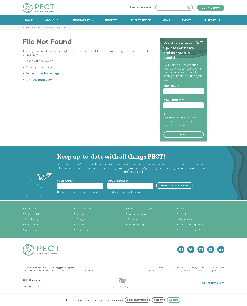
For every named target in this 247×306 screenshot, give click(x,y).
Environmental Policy (192, 230)
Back (41, 79)
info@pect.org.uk (63, 267)
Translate (40, 286)
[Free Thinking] (122, 283)
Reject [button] (158, 300)
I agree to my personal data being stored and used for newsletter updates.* (179, 121)
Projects (111, 20)
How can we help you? (141, 208)
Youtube (210, 249)
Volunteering (136, 224)
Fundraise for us (137, 214)
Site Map (219, 270)
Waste (80, 224)
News (166, 20)
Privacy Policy (182, 270)
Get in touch (186, 219)
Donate (132, 219)
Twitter (190, 249)
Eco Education (85, 230)
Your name (171, 86)
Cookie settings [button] (137, 300)
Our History (31, 219)
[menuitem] (29, 20)
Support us (212, 20)
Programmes (81, 20)
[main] (123, 85)
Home (29, 20)
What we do (83, 208)
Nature (80, 214)
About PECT (32, 214)
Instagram (200, 249)
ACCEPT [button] (173, 300)
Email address (173, 100)
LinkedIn (220, 249)
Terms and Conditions (158, 270)
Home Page (32, 208)
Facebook (180, 249)
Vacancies (31, 230)
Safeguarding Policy (191, 224)
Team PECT (31, 224)
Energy (80, 219)
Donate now (211, 7)
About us (51, 20)
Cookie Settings (201, 270)
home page (52, 73)
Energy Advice (141, 20)
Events (187, 20)
